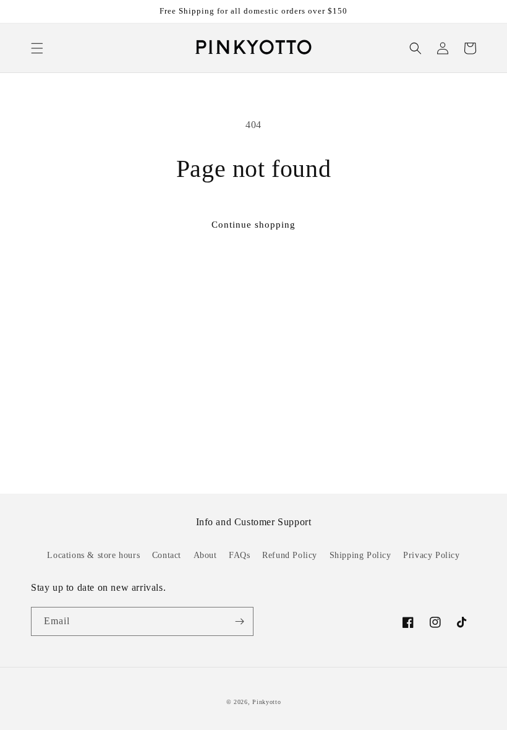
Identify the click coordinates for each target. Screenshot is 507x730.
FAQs (239, 555)
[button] (37, 48)
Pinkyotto (266, 701)
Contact (166, 555)
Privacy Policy (431, 555)
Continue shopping (253, 225)
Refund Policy (289, 555)
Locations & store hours (93, 555)
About (205, 555)
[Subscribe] (239, 621)
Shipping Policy (360, 555)
